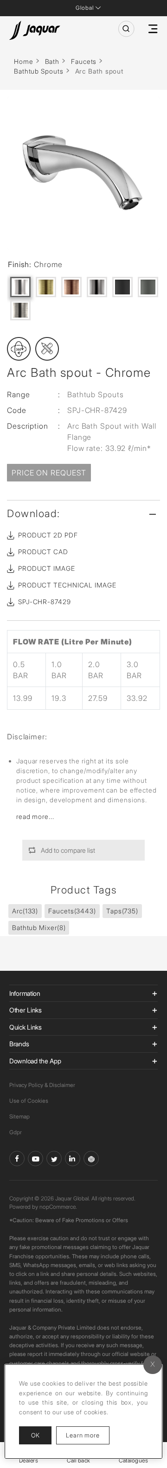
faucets (72, 911)
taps (122, 911)
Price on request (49, 472)
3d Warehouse (91, 1158)
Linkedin (72, 1158)
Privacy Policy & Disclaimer (42, 1084)
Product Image (46, 568)
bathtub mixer (38, 927)
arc (25, 911)
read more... (35, 816)
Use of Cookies (28, 1100)
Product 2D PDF (48, 535)
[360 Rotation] (19, 349)
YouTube (35, 1158)
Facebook (17, 1158)
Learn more (87, 1435)
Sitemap (19, 1116)
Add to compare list (68, 850)
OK (35, 1435)
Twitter (54, 1158)
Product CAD (43, 552)
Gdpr (15, 1132)
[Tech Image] (47, 349)
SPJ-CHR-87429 (44, 602)
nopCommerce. (58, 1206)
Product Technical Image (67, 585)
